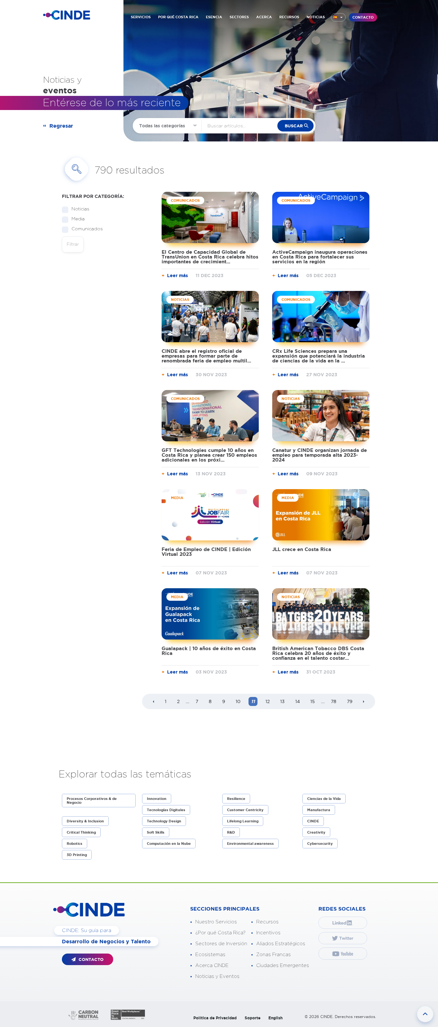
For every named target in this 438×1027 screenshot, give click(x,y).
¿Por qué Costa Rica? (220, 932)
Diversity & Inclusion (85, 821)
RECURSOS (289, 17)
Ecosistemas (210, 954)
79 (349, 701)
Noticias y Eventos (217, 976)
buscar (294, 125)
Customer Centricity (245, 810)
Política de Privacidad (215, 1018)
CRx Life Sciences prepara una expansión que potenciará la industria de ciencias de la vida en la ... (318, 355)
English (275, 1018)
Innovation (156, 799)
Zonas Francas (273, 954)
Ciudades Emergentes (282, 965)
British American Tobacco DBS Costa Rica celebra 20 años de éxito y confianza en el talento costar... (318, 653)
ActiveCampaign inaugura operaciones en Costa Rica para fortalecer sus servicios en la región (319, 256)
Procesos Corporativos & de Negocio (92, 800)
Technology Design (164, 821)
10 (238, 701)
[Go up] (425, 1014)
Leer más (177, 275)
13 (282, 701)
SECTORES (239, 17)
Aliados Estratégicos (280, 943)
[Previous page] (153, 702)
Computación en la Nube (169, 843)
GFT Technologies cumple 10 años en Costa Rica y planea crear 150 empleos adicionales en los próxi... (209, 455)
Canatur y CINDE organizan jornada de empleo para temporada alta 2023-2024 (319, 455)
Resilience (236, 799)
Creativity (316, 832)
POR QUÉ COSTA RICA (178, 17)
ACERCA (264, 17)
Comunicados (87, 229)
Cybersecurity (320, 843)
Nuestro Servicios (216, 922)
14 (297, 701)
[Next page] (363, 702)
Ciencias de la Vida (324, 799)
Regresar (61, 126)
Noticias (80, 209)
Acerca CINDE (212, 965)
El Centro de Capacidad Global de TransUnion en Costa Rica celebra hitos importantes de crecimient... (210, 256)
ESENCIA (214, 17)
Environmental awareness (250, 843)
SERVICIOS (141, 17)
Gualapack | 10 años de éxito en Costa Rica (209, 651)
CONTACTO (363, 17)
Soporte (252, 1018)
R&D (231, 832)
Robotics (74, 843)
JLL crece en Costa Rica (301, 549)
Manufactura (318, 810)
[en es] (338, 17)
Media (78, 219)
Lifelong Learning (242, 821)
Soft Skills (155, 832)
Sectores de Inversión (221, 943)
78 (333, 701)
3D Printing (77, 855)
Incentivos (268, 932)
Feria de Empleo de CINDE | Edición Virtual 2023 (206, 552)
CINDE (313, 821)
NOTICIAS (316, 17)
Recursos (267, 922)
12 (267, 701)
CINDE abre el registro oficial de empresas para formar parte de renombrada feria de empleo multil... (206, 355)
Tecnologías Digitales (166, 810)
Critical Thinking (81, 832)
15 (312, 701)
